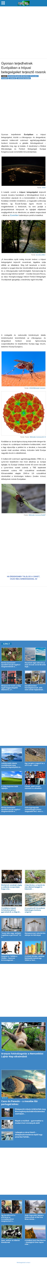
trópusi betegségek (23, 78)
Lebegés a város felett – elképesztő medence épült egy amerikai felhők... (28, 1134)
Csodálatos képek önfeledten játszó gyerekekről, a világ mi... (11, 910)
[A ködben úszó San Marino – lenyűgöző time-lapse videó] (35, 1232)
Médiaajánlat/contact (23, 1262)
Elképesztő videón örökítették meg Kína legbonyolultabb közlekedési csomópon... (30, 1111)
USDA (31, 388)
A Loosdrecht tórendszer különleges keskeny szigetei (35, 910)
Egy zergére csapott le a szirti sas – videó (35, 764)
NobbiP (43, 515)
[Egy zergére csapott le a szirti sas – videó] (35, 755)
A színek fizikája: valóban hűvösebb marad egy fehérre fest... (34, 958)
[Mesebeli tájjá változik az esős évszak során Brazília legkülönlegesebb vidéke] (35, 654)
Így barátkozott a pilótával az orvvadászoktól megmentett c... (8, 1218)
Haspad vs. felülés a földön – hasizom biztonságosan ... (9, 958)
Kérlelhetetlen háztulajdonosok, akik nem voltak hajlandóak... (34, 688)
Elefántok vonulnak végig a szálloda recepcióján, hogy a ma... (11, 887)
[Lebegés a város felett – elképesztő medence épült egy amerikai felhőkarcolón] (7, 1135)
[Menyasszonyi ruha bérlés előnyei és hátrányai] (35, 925)
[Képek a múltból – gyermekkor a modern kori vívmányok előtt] (7, 1124)
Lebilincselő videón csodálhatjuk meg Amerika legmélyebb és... (11, 765)
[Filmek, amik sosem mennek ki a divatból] (35, 778)
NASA (44, 187)
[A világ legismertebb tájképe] (11, 778)
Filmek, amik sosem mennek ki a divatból (33, 787)
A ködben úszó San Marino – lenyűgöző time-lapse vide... (35, 1242)
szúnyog (12, 78)
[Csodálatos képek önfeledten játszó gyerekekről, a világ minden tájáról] (11, 900)
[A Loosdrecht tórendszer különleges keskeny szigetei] (35, 900)
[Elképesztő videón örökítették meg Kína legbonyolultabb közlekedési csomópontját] (7, 1112)
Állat (3, 1050)
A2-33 (44, 437)
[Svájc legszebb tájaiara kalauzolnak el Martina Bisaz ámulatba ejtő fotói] (35, 1207)
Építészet (4, 1098)
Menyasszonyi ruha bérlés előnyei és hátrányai (35, 934)
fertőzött (26, 76)
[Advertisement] (23, 32)
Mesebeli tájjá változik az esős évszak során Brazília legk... (35, 665)
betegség (11, 76)
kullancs (35, 76)
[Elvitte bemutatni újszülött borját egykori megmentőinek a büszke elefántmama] (11, 654)
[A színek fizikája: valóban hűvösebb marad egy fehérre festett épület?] (35, 948)
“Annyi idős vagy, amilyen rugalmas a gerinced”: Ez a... (11, 935)
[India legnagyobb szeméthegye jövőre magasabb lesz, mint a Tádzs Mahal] (35, 799)
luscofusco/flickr (41, 255)
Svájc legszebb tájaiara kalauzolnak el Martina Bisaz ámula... (34, 1217)
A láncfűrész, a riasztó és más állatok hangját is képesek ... (35, 887)
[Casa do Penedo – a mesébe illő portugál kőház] (23, 1084)
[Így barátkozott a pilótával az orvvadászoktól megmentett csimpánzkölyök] (11, 1207)
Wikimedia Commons (39, 388)
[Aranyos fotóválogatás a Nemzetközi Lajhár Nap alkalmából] (23, 1036)
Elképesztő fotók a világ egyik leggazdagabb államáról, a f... (11, 688)
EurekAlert (14, 215)
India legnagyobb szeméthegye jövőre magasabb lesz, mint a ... (34, 809)
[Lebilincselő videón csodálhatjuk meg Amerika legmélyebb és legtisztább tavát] (11, 755)
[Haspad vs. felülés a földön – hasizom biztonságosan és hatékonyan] (11, 948)
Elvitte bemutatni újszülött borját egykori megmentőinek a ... (10, 665)
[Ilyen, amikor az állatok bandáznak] (11, 1232)
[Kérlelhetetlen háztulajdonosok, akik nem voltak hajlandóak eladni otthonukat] (35, 677)
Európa (18, 76)
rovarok (5, 78)
